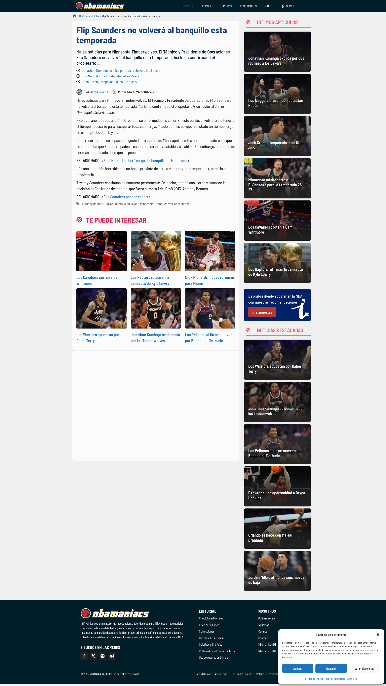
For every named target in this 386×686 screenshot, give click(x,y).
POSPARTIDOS (248, 6)
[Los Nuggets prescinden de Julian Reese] (277, 94)
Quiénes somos (266, 618)
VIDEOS (269, 6)
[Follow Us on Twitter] (93, 656)
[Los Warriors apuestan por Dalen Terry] (277, 360)
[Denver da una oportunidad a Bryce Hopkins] (277, 486)
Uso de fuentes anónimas (213, 657)
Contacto (263, 638)
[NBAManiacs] (100, 6)
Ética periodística (209, 625)
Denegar (331, 668)
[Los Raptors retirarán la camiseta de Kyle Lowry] (277, 263)
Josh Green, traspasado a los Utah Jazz (109, 81)
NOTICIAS (183, 6)
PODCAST (290, 6)
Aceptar (298, 668)
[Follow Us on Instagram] (102, 656)
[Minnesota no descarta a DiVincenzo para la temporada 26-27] (277, 178)
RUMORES (208, 6)
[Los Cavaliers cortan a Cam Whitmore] (277, 220)
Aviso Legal (221, 674)
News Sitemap (203, 674)
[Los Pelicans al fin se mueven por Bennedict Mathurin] (277, 444)
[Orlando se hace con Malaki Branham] (277, 528)
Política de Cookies (242, 674)
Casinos (262, 631)
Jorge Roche (99, 92)
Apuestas (263, 625)
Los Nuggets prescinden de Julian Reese (110, 76)
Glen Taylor (131, 204)
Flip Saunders (114, 204)
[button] (378, 635)
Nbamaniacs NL (267, 651)
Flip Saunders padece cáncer (126, 196)
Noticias (83, 16)
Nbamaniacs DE (267, 644)
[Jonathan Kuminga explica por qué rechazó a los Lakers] (277, 52)
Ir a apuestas (262, 312)
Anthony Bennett (92, 204)
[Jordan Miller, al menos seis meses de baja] (277, 571)
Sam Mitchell (182, 204)
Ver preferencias (364, 668)
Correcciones (206, 631)
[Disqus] (155, 405)
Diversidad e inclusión (211, 638)
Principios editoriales (211, 618)
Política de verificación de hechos (218, 651)
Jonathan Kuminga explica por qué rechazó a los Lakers (121, 70)
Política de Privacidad (268, 674)
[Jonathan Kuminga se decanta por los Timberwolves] (277, 402)
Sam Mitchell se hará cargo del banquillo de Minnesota (145, 160)
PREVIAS (227, 6)
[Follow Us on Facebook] (84, 656)
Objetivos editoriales (210, 644)
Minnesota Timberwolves (156, 204)
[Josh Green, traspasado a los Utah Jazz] (277, 136)
